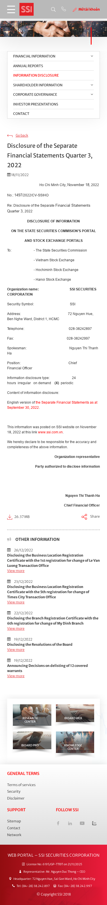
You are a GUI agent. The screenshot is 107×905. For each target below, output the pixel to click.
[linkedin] (70, 824)
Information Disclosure (36, 75)
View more (16, 571)
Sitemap (14, 821)
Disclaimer (16, 798)
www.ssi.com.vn (50, 432)
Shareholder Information (37, 85)
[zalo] (94, 824)
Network (14, 835)
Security (13, 791)
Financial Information (34, 56)
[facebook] (58, 824)
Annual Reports (28, 66)
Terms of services (21, 785)
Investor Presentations (35, 104)
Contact (21, 113)
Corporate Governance (35, 94)
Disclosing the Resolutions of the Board (39, 644)
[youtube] (82, 824)
